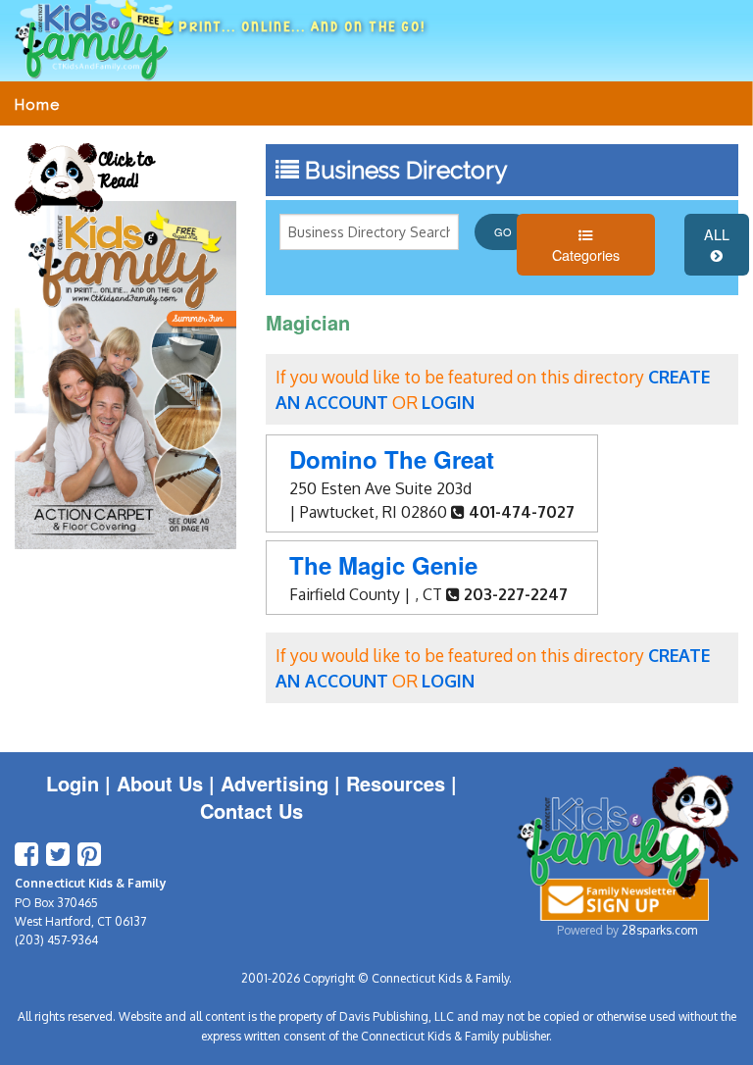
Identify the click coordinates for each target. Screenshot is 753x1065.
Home (37, 105)
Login (72, 783)
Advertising (274, 783)
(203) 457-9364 (56, 940)
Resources (395, 783)
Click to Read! (126, 171)
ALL (716, 234)
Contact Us (251, 810)
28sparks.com (659, 930)
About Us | (169, 783)
